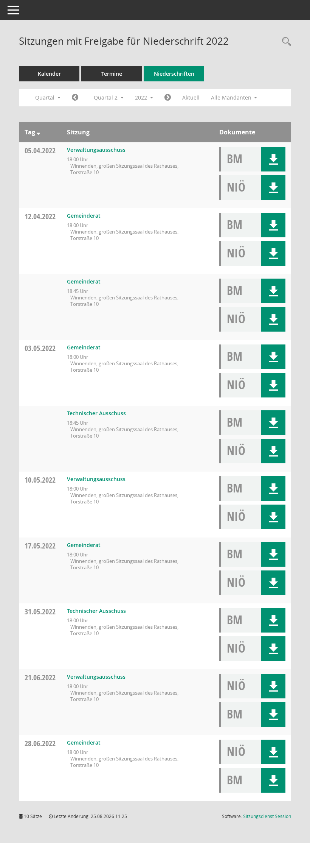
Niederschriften (174, 73)
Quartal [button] (45, 97)
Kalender (49, 73)
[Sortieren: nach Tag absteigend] (38, 132)
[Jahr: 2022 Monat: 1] (75, 97)
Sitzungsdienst (267, 816)
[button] (273, 159)
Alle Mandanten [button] (232, 97)
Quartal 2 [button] (106, 97)
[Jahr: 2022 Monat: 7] (168, 97)
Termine (111, 73)
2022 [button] (142, 97)
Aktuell (191, 97)
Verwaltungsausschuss (96, 149)
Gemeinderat (84, 215)
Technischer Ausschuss (96, 413)
